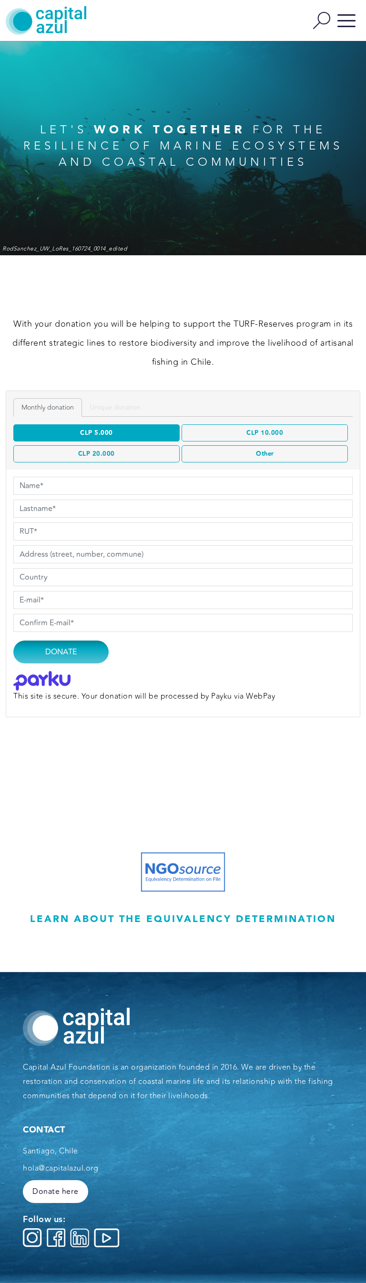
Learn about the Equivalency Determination (183, 919)
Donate (61, 652)
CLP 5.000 (96, 433)
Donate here (55, 1191)
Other (265, 454)
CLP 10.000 (264, 433)
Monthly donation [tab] (47, 407)
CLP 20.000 (96, 454)
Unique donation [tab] (115, 407)
